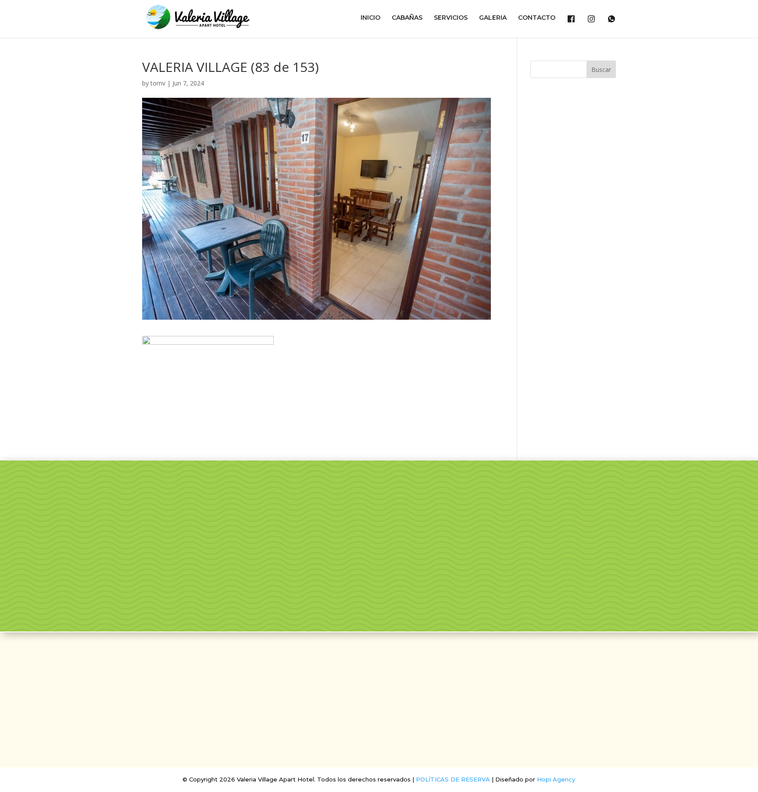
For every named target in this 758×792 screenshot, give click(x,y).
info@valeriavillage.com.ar (378, 696)
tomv (157, 83)
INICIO (370, 17)
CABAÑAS (407, 17)
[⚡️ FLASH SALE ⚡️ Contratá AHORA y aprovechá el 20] (448, 511)
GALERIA (493, 17)
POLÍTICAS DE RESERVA (453, 779)
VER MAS (126, 568)
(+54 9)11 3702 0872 (378, 725)
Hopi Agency (556, 779)
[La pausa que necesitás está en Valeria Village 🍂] (563, 511)
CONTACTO (536, 17)
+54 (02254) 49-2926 (379, 710)
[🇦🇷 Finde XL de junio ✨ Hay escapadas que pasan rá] (448, 577)
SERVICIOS (451, 17)
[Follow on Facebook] (368, 671)
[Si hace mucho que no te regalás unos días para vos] (677, 511)
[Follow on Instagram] (389, 671)
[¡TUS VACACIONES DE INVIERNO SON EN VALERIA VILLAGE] (333, 511)
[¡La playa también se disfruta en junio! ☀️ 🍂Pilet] (333, 577)
